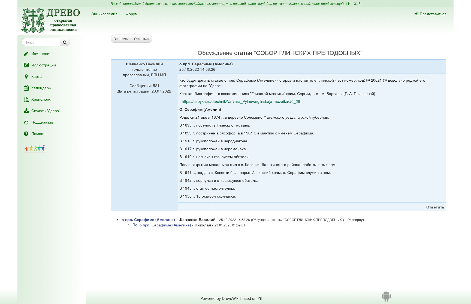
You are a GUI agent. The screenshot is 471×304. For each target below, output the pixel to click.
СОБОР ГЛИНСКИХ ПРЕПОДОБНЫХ (308, 52)
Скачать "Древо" (45, 110)
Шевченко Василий (144, 63)
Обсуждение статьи (225, 52)
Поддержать (42, 122)
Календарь (41, 87)
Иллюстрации (43, 64)
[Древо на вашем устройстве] (386, 298)
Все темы (121, 38)
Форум (132, 13)
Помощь (38, 133)
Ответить (435, 207)
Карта (36, 76)
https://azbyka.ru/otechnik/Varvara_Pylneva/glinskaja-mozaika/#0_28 (241, 101)
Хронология (42, 99)
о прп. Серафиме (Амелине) (148, 219)
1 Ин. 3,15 (353, 3)
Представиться (433, 13)
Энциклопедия (104, 13)
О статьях (141, 38)
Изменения (41, 53)
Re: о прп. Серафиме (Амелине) (161, 225)
